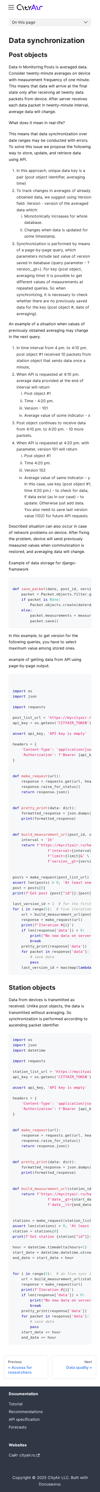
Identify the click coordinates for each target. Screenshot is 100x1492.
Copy (83, 583)
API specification (24, 1419)
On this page (23, 22)
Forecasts (17, 1427)
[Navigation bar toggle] (11, 7)
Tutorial (16, 1403)
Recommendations (26, 1411)
